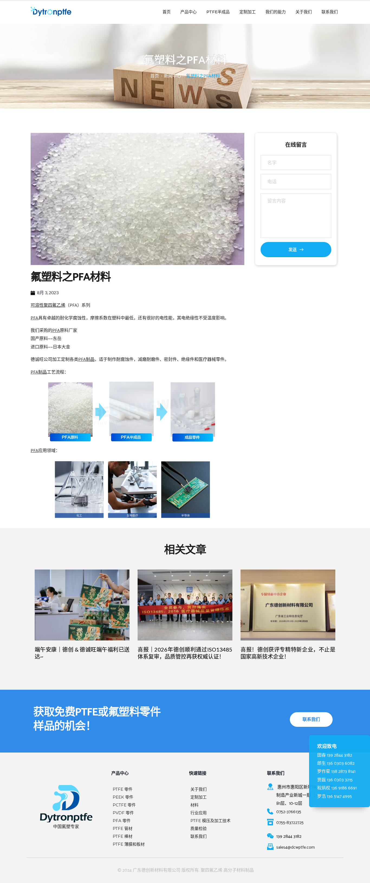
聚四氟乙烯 (211, 870)
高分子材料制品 (238, 870)
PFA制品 (86, 359)
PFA (34, 318)
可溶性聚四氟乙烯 (48, 305)
